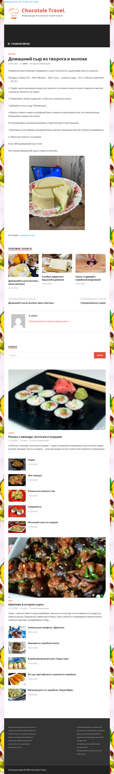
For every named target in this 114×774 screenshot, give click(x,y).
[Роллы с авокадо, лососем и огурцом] (57, 430)
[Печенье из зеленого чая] (17, 500)
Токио (11, 433)
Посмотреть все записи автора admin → (50, 321)
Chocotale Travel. (43, 10)
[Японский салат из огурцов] (17, 532)
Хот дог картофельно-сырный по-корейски (52, 674)
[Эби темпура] (17, 485)
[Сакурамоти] (17, 516)
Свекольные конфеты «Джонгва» (46, 627)
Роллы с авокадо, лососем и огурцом (35, 436)
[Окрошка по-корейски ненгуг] (17, 653)
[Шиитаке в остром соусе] (57, 598)
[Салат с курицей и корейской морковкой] (90, 273)
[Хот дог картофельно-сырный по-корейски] (17, 684)
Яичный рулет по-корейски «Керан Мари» (51, 690)
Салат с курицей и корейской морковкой (88, 278)
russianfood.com (27, 235)
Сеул (10, 601)
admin (25, 64)
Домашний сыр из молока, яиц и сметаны (23, 282)
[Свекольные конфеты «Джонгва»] (17, 637)
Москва (11, 54)
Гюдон (31, 459)
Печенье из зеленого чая (41, 491)
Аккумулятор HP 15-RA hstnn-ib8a (21, 1)
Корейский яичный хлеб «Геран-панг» (48, 658)
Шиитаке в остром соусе (26, 604)
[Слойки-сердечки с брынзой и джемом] (57, 273)
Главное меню (20, 43)
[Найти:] (57, 355)
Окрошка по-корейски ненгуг (44, 643)
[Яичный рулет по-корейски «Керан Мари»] (17, 699)
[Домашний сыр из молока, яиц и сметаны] (23, 277)
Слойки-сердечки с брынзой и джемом (53, 278)
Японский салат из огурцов (43, 522)
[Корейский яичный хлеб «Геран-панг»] (17, 668)
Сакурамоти (34, 506)
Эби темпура (35, 475)
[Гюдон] (17, 469)
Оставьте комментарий (40, 64)
